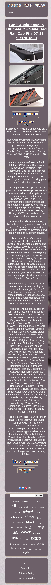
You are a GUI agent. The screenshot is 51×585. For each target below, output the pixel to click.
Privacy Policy (26, 573)
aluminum (14, 544)
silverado (16, 517)
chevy (29, 517)
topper (32, 502)
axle (39, 523)
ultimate (19, 528)
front (11, 527)
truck (17, 537)
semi (25, 544)
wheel (28, 511)
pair (26, 539)
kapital (26, 552)
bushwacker (19, 548)
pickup (39, 527)
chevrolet (23, 507)
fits (38, 512)
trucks (32, 545)
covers (25, 501)
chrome (17, 522)
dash (38, 502)
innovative (38, 549)
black (30, 522)
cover (26, 531)
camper (16, 512)
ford (40, 543)
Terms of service (26, 578)
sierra (42, 507)
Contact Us (26, 568)
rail (12, 505)
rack (30, 549)
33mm (39, 518)
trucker (34, 507)
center (36, 532)
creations (16, 501)
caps (36, 537)
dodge (28, 527)
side (15, 532)
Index (27, 563)
